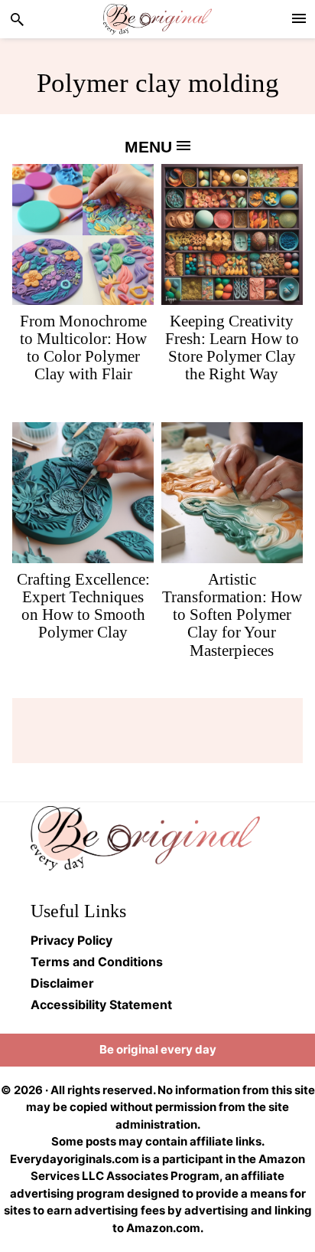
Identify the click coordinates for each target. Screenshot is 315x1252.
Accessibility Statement (101, 1004)
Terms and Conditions (97, 961)
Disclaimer (62, 983)
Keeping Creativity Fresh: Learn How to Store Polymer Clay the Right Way (232, 347)
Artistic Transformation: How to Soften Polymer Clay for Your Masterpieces (232, 614)
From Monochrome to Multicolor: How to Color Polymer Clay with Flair (83, 347)
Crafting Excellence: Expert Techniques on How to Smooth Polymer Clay (83, 605)
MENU (151, 147)
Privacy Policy (71, 940)
